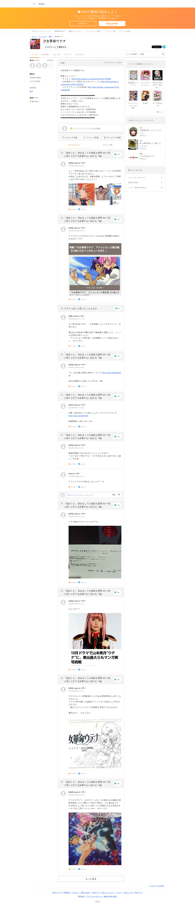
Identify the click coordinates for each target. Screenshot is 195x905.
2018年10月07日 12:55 (76, 516)
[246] (71, 445)
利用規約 (66, 892)
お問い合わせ (86, 892)
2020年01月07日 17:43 (76, 319)
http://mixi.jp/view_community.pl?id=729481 (91, 79)
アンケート (80, 54)
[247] (71, 405)
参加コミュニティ (75, 31)
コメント (83, 209)
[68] (71, 316)
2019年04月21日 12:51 (76, 448)
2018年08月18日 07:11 (76, 691)
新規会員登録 (112, 24)
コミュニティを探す (93, 31)
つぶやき (45, 54)
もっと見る (91, 879)
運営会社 (81, 896)
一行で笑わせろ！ (147, 156)
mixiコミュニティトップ (41, 31)
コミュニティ (42, 36)
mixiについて (57, 892)
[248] (71, 365)
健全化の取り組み (110, 896)
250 (118, 154)
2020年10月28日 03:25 (76, 231)
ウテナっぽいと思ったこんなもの (80, 308)
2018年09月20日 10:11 (76, 604)
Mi (38, 101)
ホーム (34, 36)
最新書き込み (60, 31)
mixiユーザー (80, 163)
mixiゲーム (96, 892)
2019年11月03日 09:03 (76, 367)
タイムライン (74, 145)
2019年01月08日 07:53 (76, 476)
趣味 (50, 36)
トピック (56, 54)
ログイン (83, 24)
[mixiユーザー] (63, 164)
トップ (34, 54)
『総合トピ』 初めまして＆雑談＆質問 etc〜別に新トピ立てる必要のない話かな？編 (87, 154)
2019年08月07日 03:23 (76, 407)
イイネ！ (74, 209)
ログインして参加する (56, 47)
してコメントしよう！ (80, 495)
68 (119, 308)
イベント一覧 (110, 31)
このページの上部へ (157, 886)
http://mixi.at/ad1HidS (78, 416)
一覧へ (158, 112)
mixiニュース (128, 892)
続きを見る (78, 341)
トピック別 (107, 145)
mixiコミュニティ (108, 892)
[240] (71, 792)
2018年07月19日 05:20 (76, 795)
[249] (71, 228)
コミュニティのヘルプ (136, 177)
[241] (71, 688)
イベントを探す (125, 31)
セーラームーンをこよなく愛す (133, 105)
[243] (71, 514)
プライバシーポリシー (94, 896)
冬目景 (145, 103)
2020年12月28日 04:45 (76, 166)
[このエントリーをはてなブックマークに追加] (164, 48)
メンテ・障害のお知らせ (137, 187)
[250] (71, 163)
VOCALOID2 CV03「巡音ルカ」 (158, 85)
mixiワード (138, 892)
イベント (68, 54)
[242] (71, 601)
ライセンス (75, 892)
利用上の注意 (133, 182)
